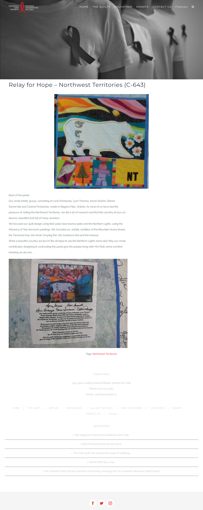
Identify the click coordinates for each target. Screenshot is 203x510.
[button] (193, 6)
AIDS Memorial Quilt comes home (101, 444)
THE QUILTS (34, 408)
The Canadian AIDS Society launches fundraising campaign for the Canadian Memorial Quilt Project (102, 471)
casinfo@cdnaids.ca (105, 394)
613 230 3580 (106, 388)
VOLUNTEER (157, 408)
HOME (16, 408)
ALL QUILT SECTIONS (101, 408)
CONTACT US (93, 414)
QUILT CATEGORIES (131, 408)
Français (113, 414)
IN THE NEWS (74, 408)
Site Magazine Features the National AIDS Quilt (102, 435)
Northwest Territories (105, 353)
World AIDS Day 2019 (101, 462)
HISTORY (54, 408)
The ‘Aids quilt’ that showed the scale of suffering (101, 453)
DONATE (177, 408)
